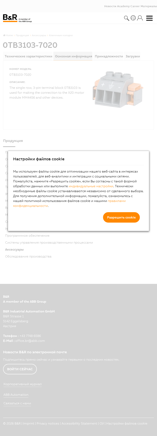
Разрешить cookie (121, 217)
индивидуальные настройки (91, 186)
